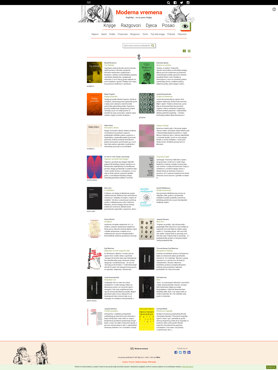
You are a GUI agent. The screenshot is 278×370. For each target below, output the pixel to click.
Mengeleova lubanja (172, 259)
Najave (95, 34)
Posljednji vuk (111, 289)
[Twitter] (181, 2)
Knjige (109, 25)
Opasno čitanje (172, 134)
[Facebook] (175, 2)
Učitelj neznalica (120, 318)
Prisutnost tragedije (172, 319)
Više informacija (187, 366)
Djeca (151, 25)
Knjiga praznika (120, 104)
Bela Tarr (172, 229)
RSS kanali (152, 362)
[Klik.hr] (189, 353)
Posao (168, 25)
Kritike (112, 34)
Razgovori (131, 25)
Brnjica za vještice (171, 73)
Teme (145, 34)
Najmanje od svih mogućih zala (120, 259)
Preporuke (123, 34)
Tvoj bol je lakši (172, 167)
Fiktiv (158, 357)
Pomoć (131, 362)
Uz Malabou (112, 199)
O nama (125, 362)
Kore (172, 287)
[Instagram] (188, 2)
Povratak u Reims (111, 137)
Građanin (120, 227)
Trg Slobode (112, 74)
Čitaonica (182, 34)
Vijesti (104, 34)
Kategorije (185, 26)
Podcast (171, 34)
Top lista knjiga (158, 34)
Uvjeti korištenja (141, 362)
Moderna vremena (139, 12)
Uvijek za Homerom (163, 105)
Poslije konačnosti (171, 195)
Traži (153, 46)
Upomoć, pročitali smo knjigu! (112, 168)
